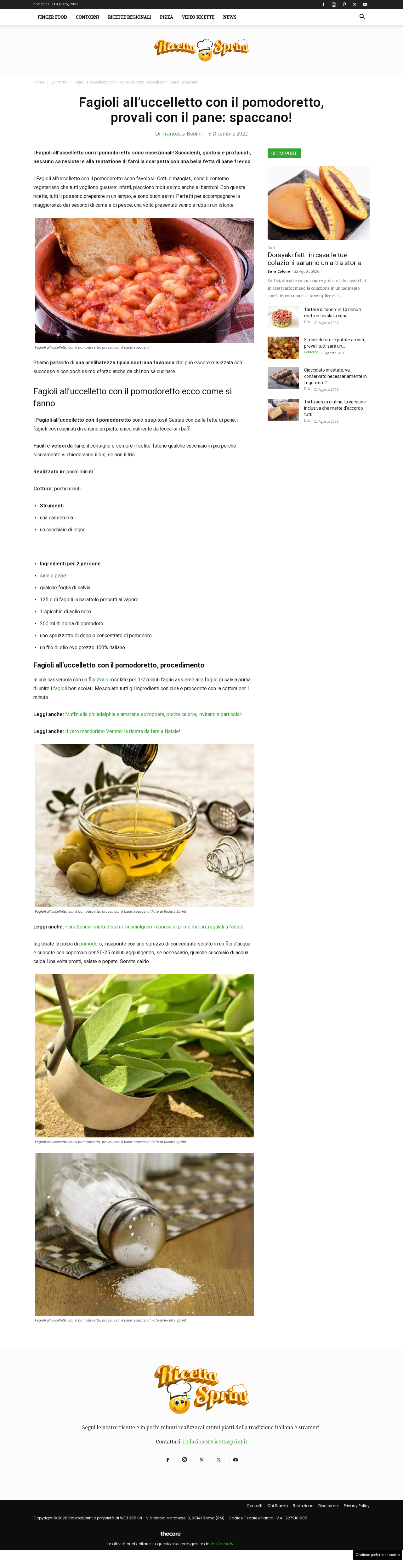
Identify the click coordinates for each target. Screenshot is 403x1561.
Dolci (271, 248)
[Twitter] (354, 4)
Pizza (166, 17)
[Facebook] (323, 4)
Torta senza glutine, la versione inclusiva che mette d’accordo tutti (335, 408)
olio (104, 680)
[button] (362, 17)
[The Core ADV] (170, 1536)
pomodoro (90, 944)
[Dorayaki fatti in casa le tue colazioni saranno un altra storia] (319, 203)
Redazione (303, 1505)
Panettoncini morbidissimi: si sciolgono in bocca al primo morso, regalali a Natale (154, 927)
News (229, 17)
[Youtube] (365, 4)
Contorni (87, 17)
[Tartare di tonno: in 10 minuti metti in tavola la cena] (283, 317)
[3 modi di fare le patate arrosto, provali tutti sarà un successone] (283, 348)
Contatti (254, 1505)
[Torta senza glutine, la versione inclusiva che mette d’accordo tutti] (283, 410)
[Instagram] (333, 4)
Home (38, 82)
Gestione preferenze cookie (378, 1555)
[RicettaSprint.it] (201, 50)
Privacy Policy (357, 1505)
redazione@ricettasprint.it (215, 1442)
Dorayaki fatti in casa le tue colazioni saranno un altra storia (314, 259)
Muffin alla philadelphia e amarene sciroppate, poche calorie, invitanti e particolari (153, 714)
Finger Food (52, 17)
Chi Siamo (277, 1505)
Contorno (59, 82)
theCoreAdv (222, 1544)
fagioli (60, 688)
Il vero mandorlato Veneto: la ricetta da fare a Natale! (122, 731)
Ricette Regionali (129, 17)
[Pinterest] (344, 4)
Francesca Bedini (182, 133)
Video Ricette (198, 17)
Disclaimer (328, 1505)
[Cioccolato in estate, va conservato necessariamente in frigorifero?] (283, 378)
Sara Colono (279, 271)
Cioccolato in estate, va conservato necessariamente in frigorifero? (335, 376)
